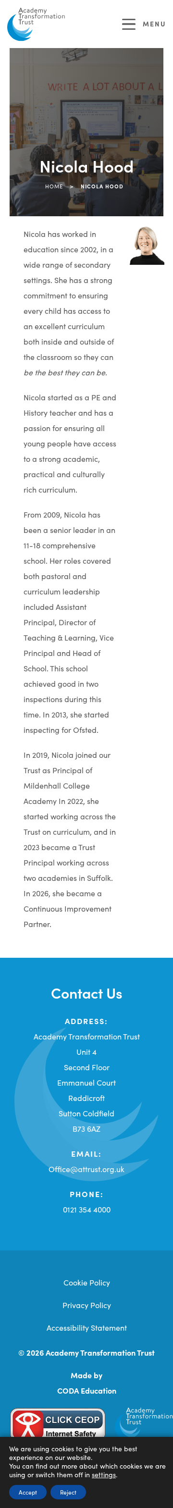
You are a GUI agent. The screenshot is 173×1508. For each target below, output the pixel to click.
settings (104, 1474)
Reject (68, 1492)
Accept (28, 1492)
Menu (154, 23)
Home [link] (54, 186)
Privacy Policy (86, 1304)
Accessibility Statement (87, 1327)
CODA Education (86, 1390)
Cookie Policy (86, 1282)
